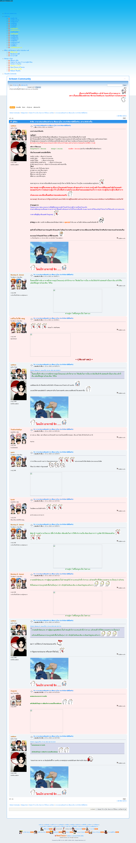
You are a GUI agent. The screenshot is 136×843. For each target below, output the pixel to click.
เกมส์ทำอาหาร (53, 824)
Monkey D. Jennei (17, 275)
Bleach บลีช (14, 60)
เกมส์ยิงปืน (13, 40)
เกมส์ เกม (41, 824)
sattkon (13, 126)
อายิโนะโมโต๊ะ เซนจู (18, 318)
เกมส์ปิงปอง (14, 35)
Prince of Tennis (96, 832)
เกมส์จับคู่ (13, 23)
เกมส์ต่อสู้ (13, 25)
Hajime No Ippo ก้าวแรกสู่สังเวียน (21, 62)
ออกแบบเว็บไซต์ (76, 835)
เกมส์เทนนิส (14, 32)
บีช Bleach (55, 832)
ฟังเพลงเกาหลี (15, 54)
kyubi (13, 499)
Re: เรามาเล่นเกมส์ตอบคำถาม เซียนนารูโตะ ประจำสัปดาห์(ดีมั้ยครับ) (53, 274)
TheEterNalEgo (16, 429)
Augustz (14, 691)
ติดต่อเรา (70, 835)
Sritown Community (20, 79)
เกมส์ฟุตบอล (14, 39)
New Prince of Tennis (17, 67)
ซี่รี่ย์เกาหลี (46, 829)
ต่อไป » (125, 116)
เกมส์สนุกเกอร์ (15, 42)
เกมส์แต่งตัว (47, 824)
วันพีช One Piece (42, 832)
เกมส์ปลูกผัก (61, 824)
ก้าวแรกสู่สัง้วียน (111, 832)
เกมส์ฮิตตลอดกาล (94, 826)
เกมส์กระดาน (14, 20)
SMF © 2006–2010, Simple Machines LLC (75, 840)
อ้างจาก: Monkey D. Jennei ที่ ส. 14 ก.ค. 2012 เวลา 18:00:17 (45, 370)
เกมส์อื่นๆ (13, 46)
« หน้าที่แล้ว (120, 116)
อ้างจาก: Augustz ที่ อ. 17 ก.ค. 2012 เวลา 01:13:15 (42, 741)
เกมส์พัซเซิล (14, 37)
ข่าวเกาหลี (13, 56)
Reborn (67, 832)
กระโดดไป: (92, 809)
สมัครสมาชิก (24, 85)
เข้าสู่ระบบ (15, 85)
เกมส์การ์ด (13, 18)
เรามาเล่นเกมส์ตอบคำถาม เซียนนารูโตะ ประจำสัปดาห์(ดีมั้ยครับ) (52, 125)
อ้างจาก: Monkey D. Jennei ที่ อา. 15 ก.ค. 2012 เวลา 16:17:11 (45, 626)
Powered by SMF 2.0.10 (58, 840)
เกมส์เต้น (13, 27)
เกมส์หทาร (13, 44)
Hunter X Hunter (15, 64)
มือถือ (82, 835)
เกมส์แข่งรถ (14, 21)
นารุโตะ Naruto (26, 832)
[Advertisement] (38, 6)
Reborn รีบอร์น (15, 71)
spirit (12, 452)
